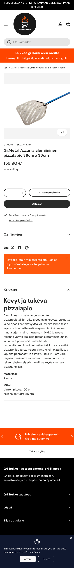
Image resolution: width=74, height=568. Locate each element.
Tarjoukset (37, 6)
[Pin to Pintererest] (26, 247)
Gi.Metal (8, 144)
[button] (68, 24)
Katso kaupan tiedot (21, 220)
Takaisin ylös (37, 451)
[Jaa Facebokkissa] (19, 247)
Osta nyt (37, 203)
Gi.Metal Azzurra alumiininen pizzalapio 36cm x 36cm (38, 68)
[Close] (71, 538)
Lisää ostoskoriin (49, 192)
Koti (6, 68)
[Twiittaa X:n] (12, 247)
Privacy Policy (33, 552)
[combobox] (37, 42)
